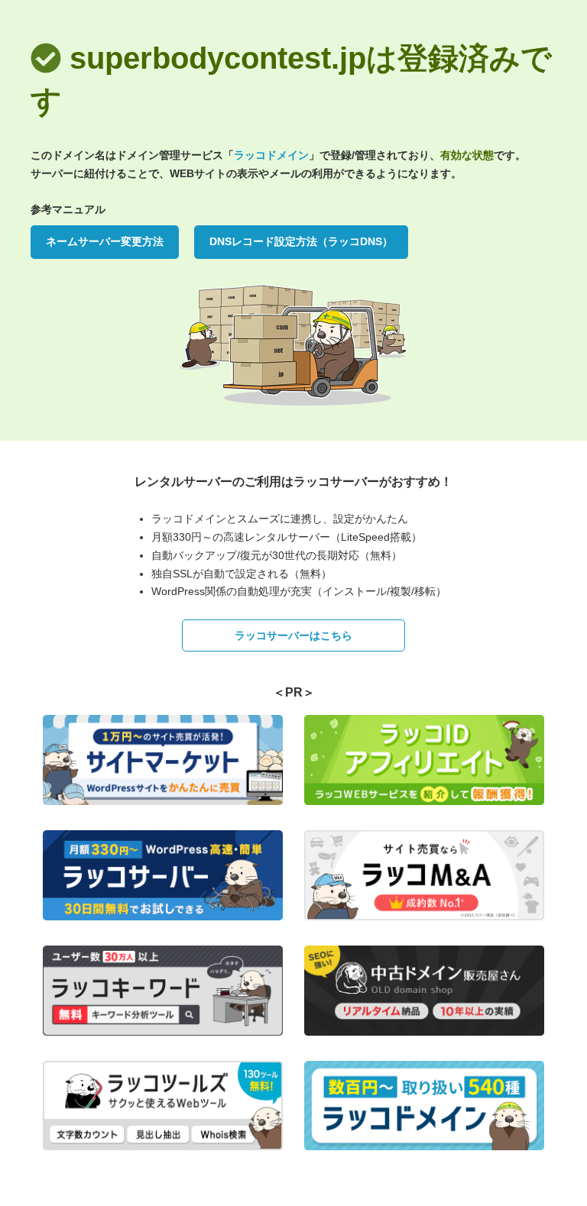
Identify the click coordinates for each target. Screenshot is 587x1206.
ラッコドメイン (271, 155)
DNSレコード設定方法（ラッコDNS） (301, 241)
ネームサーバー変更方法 (105, 241)
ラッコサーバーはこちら (293, 635)
